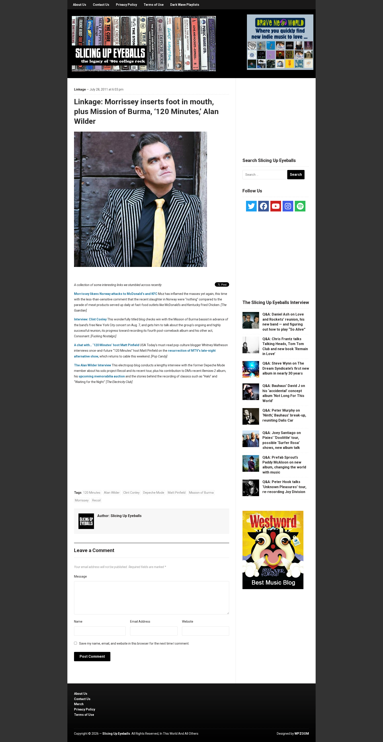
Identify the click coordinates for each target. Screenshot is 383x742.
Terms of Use (154, 4)
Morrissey (82, 500)
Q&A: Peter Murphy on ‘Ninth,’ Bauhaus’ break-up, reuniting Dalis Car (284, 415)
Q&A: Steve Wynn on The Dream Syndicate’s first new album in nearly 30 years (285, 368)
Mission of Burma (201, 492)
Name (78, 621)
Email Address (140, 621)
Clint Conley (131, 492)
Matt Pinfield (177, 492)
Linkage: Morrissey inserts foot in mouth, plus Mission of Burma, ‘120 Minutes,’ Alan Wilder (146, 111)
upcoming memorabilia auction (102, 376)
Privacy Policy (126, 4)
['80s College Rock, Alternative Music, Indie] (144, 43)
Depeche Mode (153, 492)
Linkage (80, 89)
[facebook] (263, 206)
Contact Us (101, 4)
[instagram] (288, 206)
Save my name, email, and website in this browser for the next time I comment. (134, 643)
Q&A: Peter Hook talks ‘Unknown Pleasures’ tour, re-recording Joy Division (284, 487)
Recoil (96, 500)
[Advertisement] (275, 112)
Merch (79, 704)
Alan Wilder (112, 492)
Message (80, 576)
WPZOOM (302, 733)
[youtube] (275, 206)
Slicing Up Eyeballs (126, 516)
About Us (79, 4)
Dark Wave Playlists (184, 4)
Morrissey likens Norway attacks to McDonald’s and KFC (115, 294)
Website (187, 621)
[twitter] (251, 206)
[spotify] (300, 206)
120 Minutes (91, 492)
